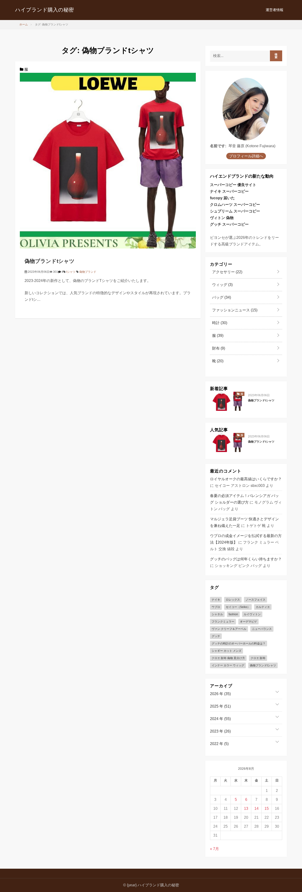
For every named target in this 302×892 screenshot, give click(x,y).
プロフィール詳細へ (246, 156)
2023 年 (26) (220, 731)
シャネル (217, 614)
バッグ (221, 297)
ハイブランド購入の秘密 (44, 10)
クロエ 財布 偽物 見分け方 (228, 658)
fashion (233, 614)
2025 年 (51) (220, 706)
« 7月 (214, 849)
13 (246, 808)
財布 (218, 348)
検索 (276, 56)
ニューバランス (262, 629)
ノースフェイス (255, 599)
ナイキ (216, 599)
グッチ (216, 636)
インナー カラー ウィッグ (228, 665)
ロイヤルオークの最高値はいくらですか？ (246, 479)
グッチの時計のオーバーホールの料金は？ (238, 643)
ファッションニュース (234, 310)
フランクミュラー (223, 621)
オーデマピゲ (248, 621)
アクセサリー (226, 272)
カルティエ (263, 607)
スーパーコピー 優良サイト (233, 185)
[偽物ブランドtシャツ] (108, 160)
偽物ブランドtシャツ (50, 261)
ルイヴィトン (252, 614)
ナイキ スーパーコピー (229, 191)
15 (266, 808)
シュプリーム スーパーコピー (235, 211)
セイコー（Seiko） (238, 607)
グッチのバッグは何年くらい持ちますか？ (246, 559)
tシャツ (71, 271)
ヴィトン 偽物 (222, 218)
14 (256, 808)
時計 (219, 323)
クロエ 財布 (258, 658)
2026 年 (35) (220, 694)
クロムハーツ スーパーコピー (235, 205)
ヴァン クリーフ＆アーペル (229, 629)
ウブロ (216, 607)
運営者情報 (274, 10)
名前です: (218, 146)
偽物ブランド (87, 271)
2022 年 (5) (219, 744)
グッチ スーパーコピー (229, 224)
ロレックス (233, 599)
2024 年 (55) (220, 719)
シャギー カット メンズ (226, 650)
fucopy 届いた (222, 198)
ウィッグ (222, 285)
